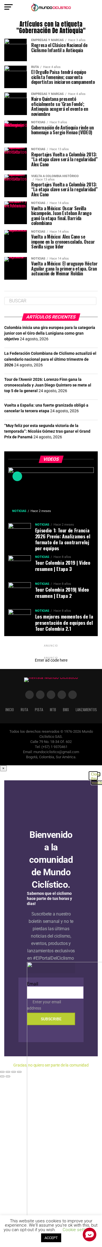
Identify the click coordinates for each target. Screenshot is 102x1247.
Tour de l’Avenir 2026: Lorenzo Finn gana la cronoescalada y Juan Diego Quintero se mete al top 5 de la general (47, 385)
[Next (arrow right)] (8, 1076)
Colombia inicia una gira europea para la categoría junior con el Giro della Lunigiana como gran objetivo (49, 333)
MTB (53, 709)
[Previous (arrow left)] (2, 1076)
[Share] (8, 1072)
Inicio (9, 709)
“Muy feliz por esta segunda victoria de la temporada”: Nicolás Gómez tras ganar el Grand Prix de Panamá (47, 431)
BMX (66, 709)
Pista (39, 709)
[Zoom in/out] (19, 1072)
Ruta (24, 709)
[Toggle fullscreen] (13, 1072)
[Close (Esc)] (2, 1072)
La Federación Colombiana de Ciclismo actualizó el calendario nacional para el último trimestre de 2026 (50, 359)
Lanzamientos (86, 709)
